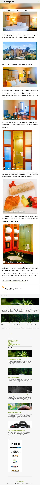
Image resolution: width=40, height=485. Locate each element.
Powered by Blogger (20, 481)
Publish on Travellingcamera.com (14, 344)
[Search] (38, 2)
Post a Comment (5, 292)
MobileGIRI (10, 343)
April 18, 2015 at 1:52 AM (9, 289)
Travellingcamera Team (12, 341)
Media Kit (9, 342)
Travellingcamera (9, 2)
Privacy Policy (10, 345)
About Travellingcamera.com (13, 340)
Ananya (6, 286)
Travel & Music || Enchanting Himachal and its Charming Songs (18, 394)
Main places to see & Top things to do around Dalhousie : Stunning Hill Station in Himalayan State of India (18, 322)
